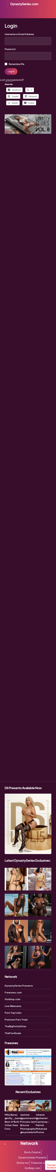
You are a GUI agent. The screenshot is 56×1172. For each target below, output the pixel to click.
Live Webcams (13, 1005)
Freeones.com (13, 992)
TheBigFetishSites (15, 1026)
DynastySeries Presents (19, 985)
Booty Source (32, 1152)
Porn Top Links (13, 1012)
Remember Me (16, 64)
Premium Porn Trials (16, 1019)
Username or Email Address (19, 34)
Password (10, 49)
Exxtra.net (23, 1162)
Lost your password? (12, 79)
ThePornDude (13, 1033)
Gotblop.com (12, 999)
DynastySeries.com (24, 4)
